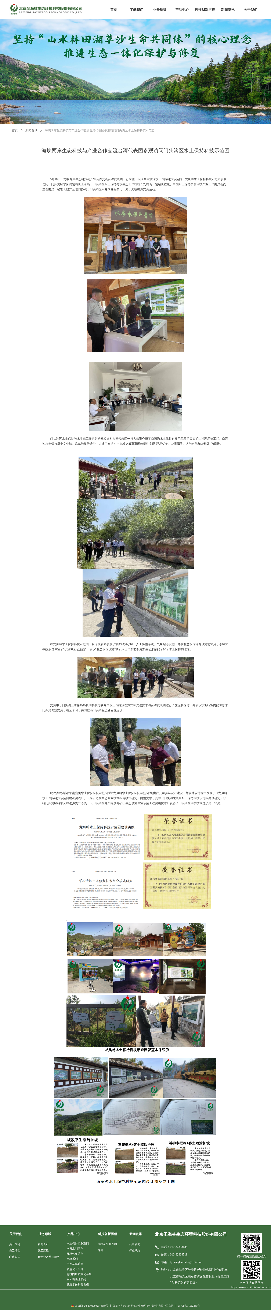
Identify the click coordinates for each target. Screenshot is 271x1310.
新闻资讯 (31, 130)
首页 (15, 130)
